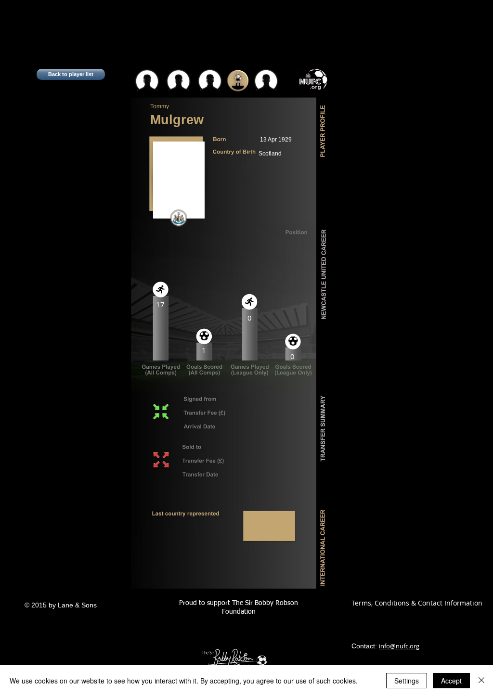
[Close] (481, 680)
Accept (451, 680)
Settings (406, 680)
